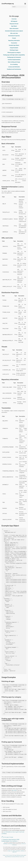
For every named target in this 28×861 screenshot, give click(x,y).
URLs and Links (14, 33)
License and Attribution (14, 66)
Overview (14, 18)
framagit (9, 850)
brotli (15, 790)
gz (12, 790)
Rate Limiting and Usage (14, 62)
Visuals (14, 38)
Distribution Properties (14, 35)
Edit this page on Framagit (8, 837)
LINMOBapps (5, 843)
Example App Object (14, 45)
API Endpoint (14, 21)
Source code (22, 856)
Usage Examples (14, 47)
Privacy (4, 855)
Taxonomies (14, 42)
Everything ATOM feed (15, 856)
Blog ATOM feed (8, 856)
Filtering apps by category (14, 52)
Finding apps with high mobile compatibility (14, 54)
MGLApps (10, 843)
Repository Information (14, 40)
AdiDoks (14, 850)
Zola (11, 850)
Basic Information (14, 28)
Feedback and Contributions (14, 69)
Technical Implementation (14, 59)
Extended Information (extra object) (14, 30)
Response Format (14, 23)
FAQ (13, 855)
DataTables (22, 850)
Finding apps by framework (14, 57)
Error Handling (14, 64)
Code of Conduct (9, 855)
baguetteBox (18, 850)
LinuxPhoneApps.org (8, 3)
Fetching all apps (14, 50)
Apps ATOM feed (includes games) (20, 855)
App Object (14, 26)
